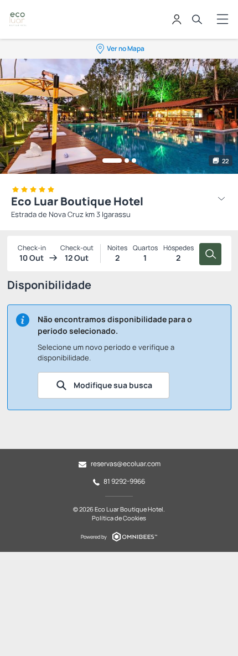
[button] (112, 160)
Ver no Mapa (125, 48)
